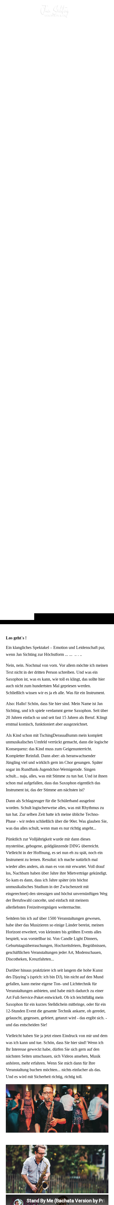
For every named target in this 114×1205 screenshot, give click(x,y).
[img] (57, 322)
